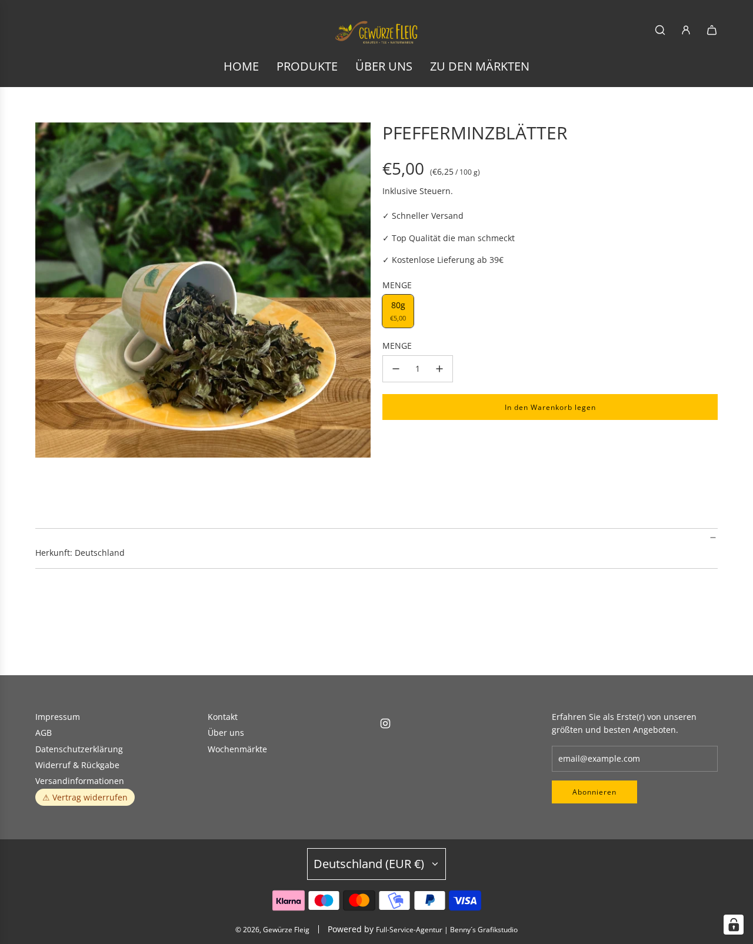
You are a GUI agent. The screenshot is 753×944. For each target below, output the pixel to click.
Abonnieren (594, 792)
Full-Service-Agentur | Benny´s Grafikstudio (447, 930)
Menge (397, 345)
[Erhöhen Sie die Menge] (439, 369)
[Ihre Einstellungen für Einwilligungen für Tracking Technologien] (734, 925)
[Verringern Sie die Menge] (396, 369)
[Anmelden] (686, 30)
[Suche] (660, 30)
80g (398, 310)
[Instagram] (385, 723)
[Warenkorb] (712, 30)
